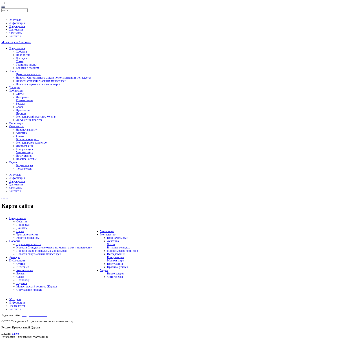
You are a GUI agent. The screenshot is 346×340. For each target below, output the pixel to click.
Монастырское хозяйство (31, 142)
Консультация (24, 149)
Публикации (16, 90)
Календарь (15, 32)
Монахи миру (24, 152)
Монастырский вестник (16, 42)
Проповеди (23, 54)
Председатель (17, 26)
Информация (17, 23)
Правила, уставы (26, 158)
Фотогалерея (24, 168)
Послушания (24, 155)
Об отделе (15, 19)
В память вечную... (27, 139)
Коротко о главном (27, 67)
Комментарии (24, 100)
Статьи (20, 93)
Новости (14, 71)
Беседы (20, 103)
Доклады (21, 58)
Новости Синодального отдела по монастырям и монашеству (53, 77)
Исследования (24, 145)
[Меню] (3, 6)
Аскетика (22, 132)
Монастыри (16, 123)
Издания (21, 113)
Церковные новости (28, 74)
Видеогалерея (24, 165)
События (21, 51)
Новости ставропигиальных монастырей (41, 80)
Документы (16, 29)
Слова (19, 61)
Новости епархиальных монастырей (38, 84)
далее (15, 333)
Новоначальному (26, 129)
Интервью (22, 97)
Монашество (16, 126)
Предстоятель (17, 48)
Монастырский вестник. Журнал (36, 116)
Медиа (13, 162)
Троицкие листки (26, 64)
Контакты (15, 36)
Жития (20, 136)
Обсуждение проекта (29, 119)
